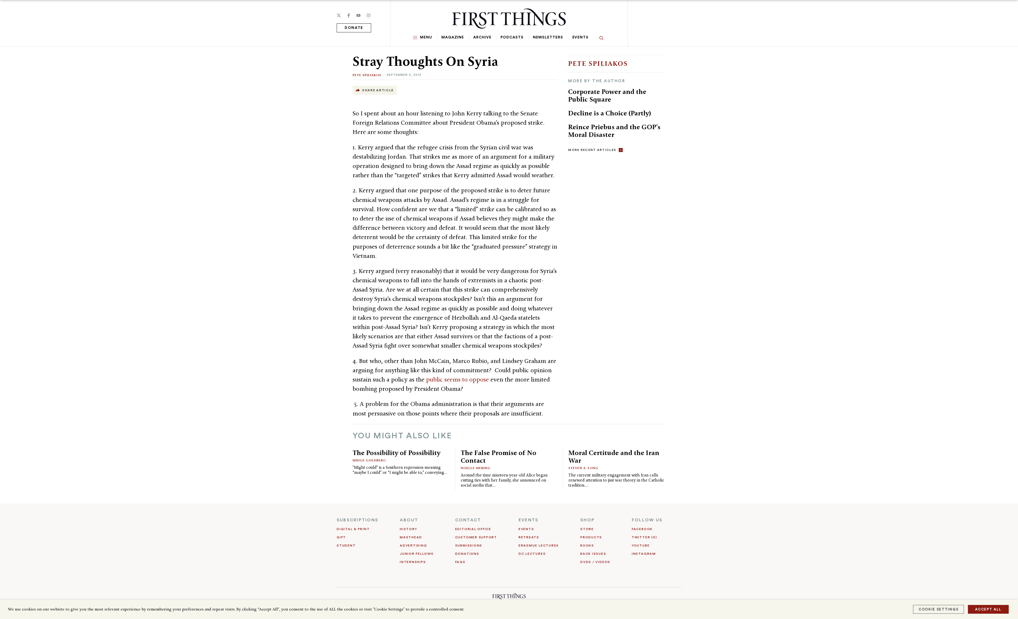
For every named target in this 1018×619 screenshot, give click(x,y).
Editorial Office (473, 529)
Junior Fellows (417, 553)
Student (346, 545)
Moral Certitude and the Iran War (613, 456)
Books (587, 545)
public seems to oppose (458, 379)
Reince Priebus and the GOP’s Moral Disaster (614, 131)
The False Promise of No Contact (498, 456)
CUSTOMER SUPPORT (476, 537)
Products (591, 537)
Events (580, 37)
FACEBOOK (642, 529)
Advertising (413, 545)
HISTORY (408, 529)
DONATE (354, 28)
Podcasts (512, 37)
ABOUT (409, 520)
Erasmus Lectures (539, 545)
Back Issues (593, 553)
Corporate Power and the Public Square (607, 95)
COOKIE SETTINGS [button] (938, 609)
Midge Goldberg (369, 460)
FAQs (460, 562)
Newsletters (548, 37)
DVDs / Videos (595, 562)
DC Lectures (532, 553)
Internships (413, 562)
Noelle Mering (475, 468)
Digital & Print (353, 529)
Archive (482, 37)
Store (587, 529)
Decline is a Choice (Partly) (609, 113)
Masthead (411, 537)
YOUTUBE (641, 545)
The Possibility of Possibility (396, 452)
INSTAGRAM (644, 553)
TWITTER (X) (644, 537)
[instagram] (368, 15)
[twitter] (339, 15)
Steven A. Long (583, 468)
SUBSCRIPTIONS (357, 520)
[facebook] (348, 15)
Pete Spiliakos (367, 75)
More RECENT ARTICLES (592, 149)
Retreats (529, 537)
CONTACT (468, 520)
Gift (341, 537)
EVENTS (528, 520)
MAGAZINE (452, 37)
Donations (467, 553)
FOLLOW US (647, 520)
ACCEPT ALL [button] (988, 609)
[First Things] (509, 18)
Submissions (468, 545)
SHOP (587, 520)
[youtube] (358, 15)
